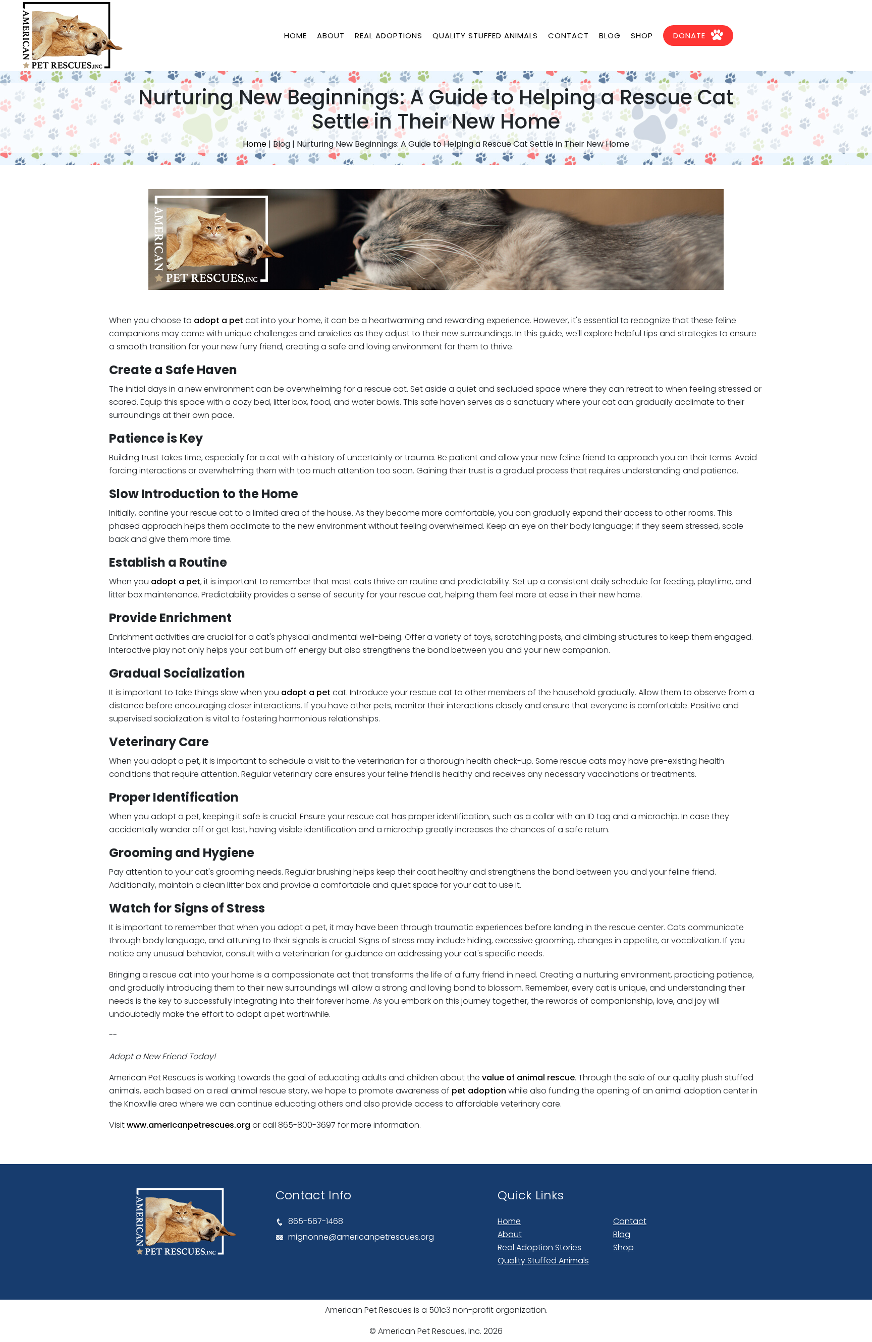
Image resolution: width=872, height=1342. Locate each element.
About (331, 35)
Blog (610, 35)
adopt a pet (218, 320)
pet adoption (479, 1090)
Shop (642, 35)
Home (295, 35)
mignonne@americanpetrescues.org (361, 1237)
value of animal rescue (528, 1077)
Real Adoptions (388, 35)
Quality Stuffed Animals (485, 35)
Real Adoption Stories (539, 1247)
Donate (689, 35)
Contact (568, 35)
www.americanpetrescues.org (188, 1125)
